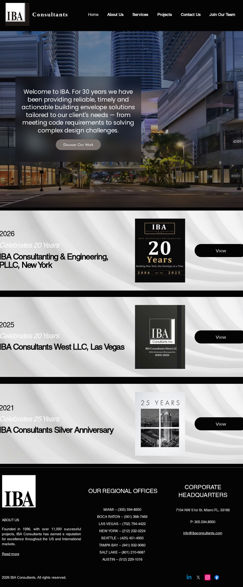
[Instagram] (207, 577)
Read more (10, 554)
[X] (198, 577)
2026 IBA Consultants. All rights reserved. (34, 577)
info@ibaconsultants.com (202, 533)
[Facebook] (217, 577)
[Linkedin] (189, 577)
